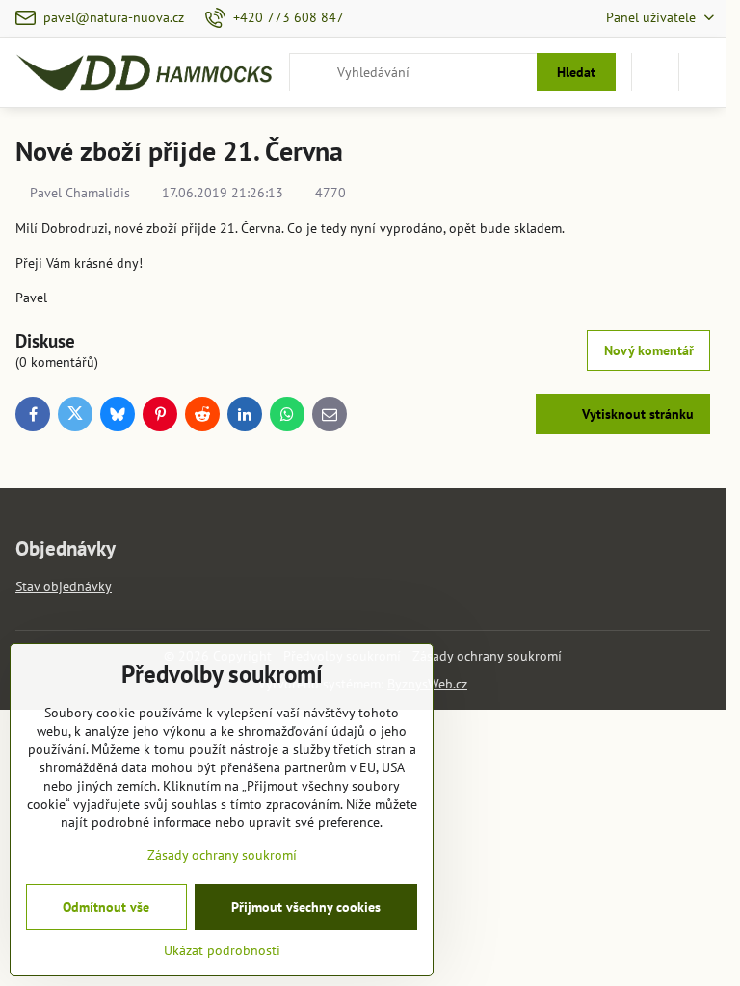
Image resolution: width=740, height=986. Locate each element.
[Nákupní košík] (655, 72)
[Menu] (702, 72)
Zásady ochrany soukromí (487, 655)
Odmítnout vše (106, 907)
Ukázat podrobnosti (222, 950)
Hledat (576, 72)
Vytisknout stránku (636, 414)
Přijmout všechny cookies (306, 907)
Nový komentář (649, 350)
